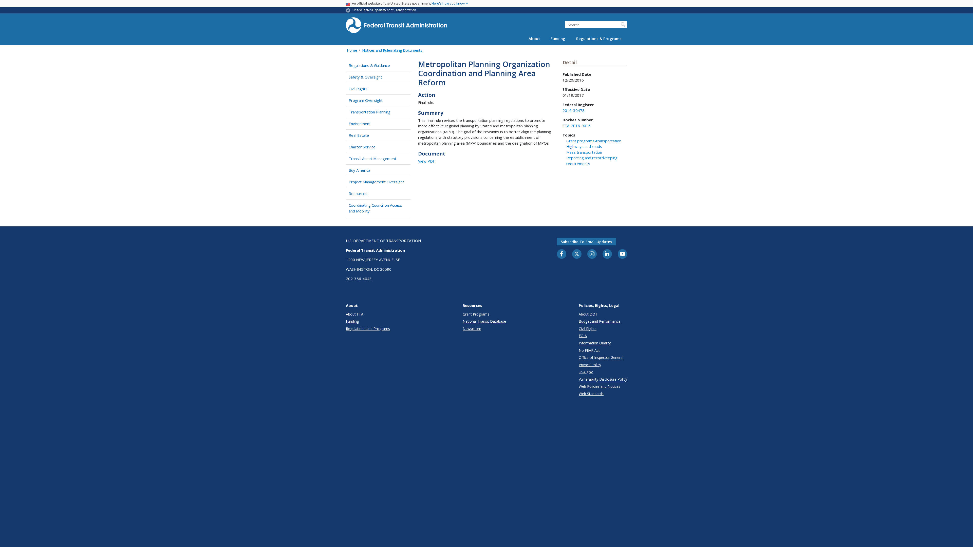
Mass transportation (584, 152)
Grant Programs (476, 314)
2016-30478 (574, 110)
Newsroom (472, 328)
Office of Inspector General (601, 357)
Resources (358, 193)
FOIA (583, 335)
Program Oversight (366, 100)
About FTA (354, 314)
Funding (558, 38)
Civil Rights (358, 88)
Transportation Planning (369, 111)
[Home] (396, 26)
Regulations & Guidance (369, 65)
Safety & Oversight (365, 77)
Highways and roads (584, 146)
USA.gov (586, 371)
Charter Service (362, 146)
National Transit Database (484, 321)
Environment (360, 123)
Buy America (359, 170)
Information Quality (595, 343)
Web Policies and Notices (599, 386)
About (534, 38)
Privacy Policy (590, 364)
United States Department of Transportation (384, 10)
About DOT (588, 314)
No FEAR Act (589, 350)
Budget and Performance (600, 321)
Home (352, 50)
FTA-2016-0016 (577, 125)
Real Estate (359, 135)
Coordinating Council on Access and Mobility (375, 208)
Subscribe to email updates (586, 241)
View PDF (426, 161)
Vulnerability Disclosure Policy (603, 379)
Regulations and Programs (368, 328)
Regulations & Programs (599, 38)
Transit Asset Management (372, 158)
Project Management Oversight (376, 181)
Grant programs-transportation (593, 140)
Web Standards (591, 393)
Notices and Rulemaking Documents (392, 50)
